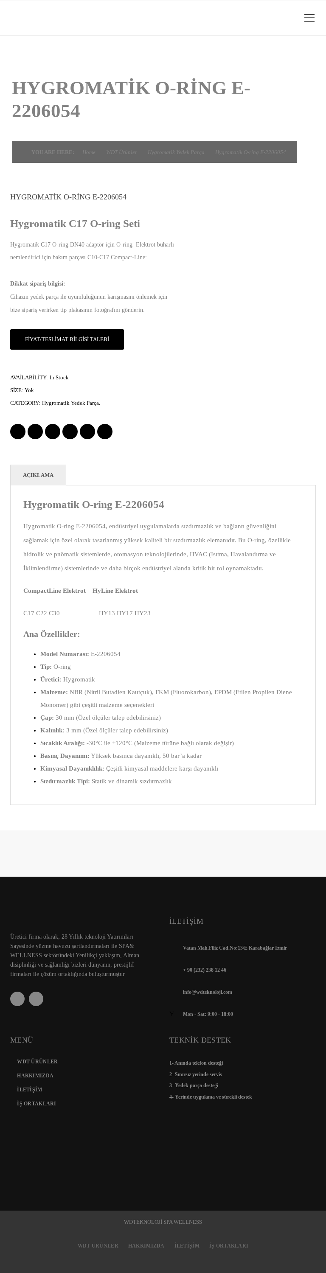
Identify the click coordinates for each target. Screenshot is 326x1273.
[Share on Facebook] (17, 431)
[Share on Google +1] (52, 431)
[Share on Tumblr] (87, 431)
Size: (16, 390)
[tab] (38, 475)
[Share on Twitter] (35, 431)
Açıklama (38, 475)
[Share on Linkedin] (70, 431)
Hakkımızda (35, 1076)
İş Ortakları (36, 1104)
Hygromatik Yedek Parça (176, 152)
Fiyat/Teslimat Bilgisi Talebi (67, 339)
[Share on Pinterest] (104, 431)
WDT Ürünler (121, 152)
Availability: (29, 377)
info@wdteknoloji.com (207, 992)
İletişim (29, 1090)
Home (89, 152)
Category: (25, 403)
